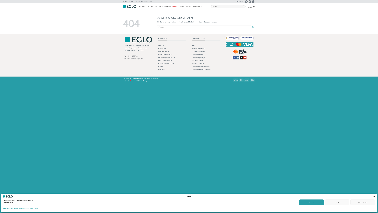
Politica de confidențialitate (26, 208)
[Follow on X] (253, 1)
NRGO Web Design (141, 81)
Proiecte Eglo (197, 6)
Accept (312, 202)
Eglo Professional (185, 6)
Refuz (337, 202)
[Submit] (244, 6)
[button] (374, 196)
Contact (36, 208)
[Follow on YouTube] (244, 57)
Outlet (174, 6)
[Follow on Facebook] (246, 1)
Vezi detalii (362, 202)
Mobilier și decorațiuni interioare (159, 6)
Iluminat (142, 6)
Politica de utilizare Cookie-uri (10, 208)
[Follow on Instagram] (250, 1)
